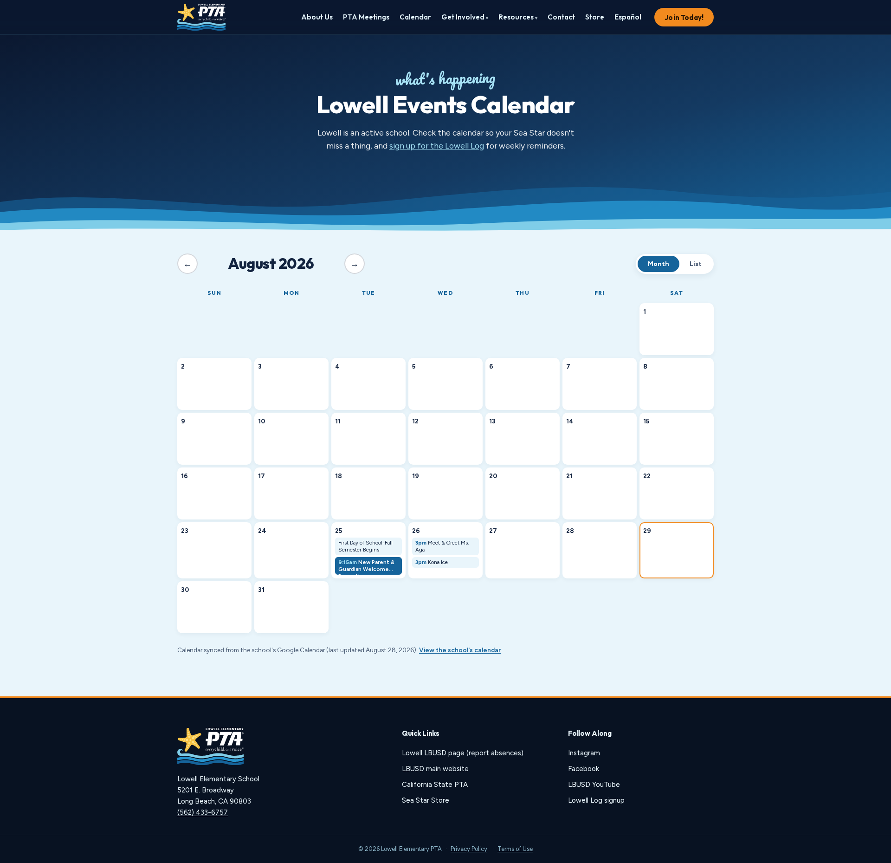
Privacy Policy (469, 848)
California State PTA (435, 784)
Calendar (415, 17)
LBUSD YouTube (594, 784)
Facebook (583, 769)
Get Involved (464, 17)
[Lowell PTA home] (201, 17)
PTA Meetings (366, 17)
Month (658, 264)
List (696, 264)
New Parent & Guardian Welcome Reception (366, 567)
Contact (561, 17)
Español (627, 17)
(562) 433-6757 (202, 812)
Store (594, 17)
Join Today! (684, 17)
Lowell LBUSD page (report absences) (462, 753)
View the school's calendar (460, 650)
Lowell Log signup (596, 800)
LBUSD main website (435, 769)
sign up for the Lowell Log (436, 145)
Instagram (584, 753)
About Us (317, 17)
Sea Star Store (425, 800)
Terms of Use (515, 848)
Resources (517, 17)
